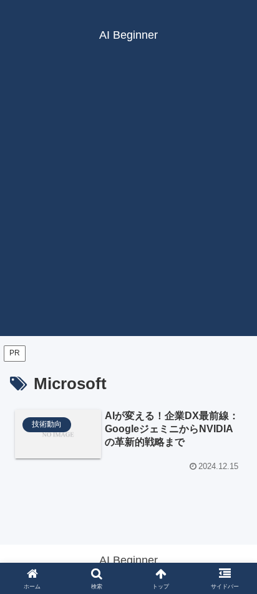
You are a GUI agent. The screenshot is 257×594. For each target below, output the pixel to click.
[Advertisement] (128, 207)
